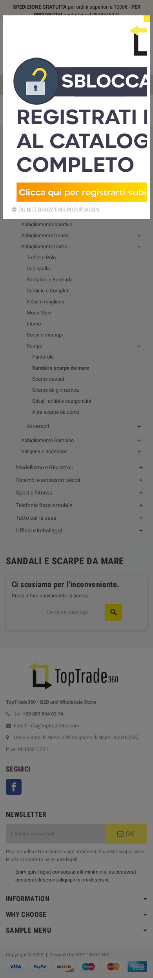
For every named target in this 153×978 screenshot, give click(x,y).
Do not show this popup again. (59, 209)
